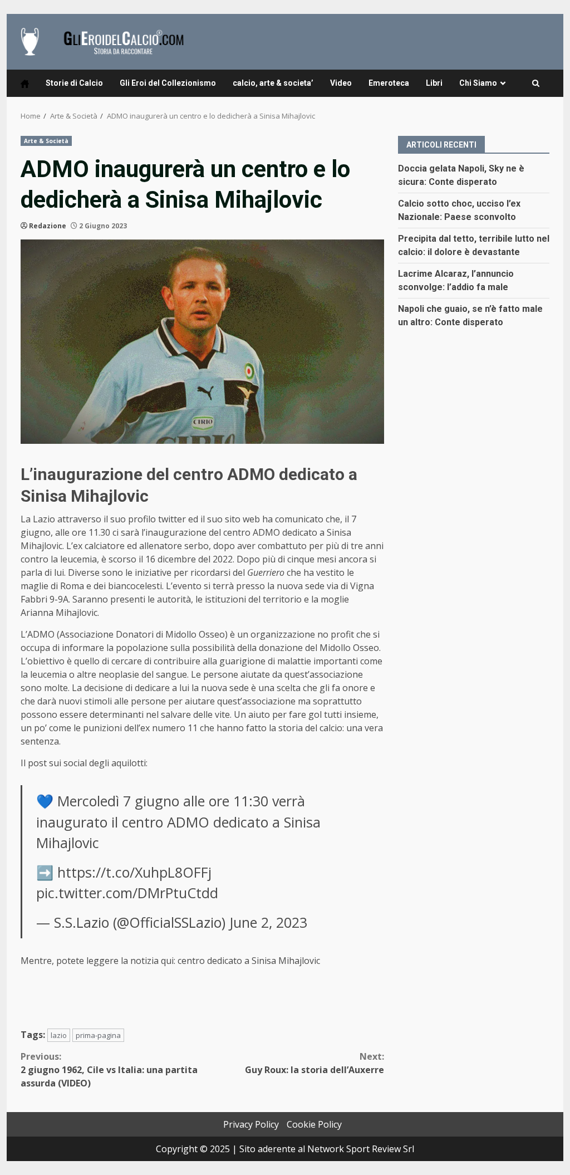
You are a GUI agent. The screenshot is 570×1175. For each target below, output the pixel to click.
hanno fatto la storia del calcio (279, 728)
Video (341, 83)
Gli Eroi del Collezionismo (168, 83)
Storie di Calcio (74, 83)
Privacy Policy (251, 1124)
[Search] (535, 83)
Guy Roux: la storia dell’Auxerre (314, 1063)
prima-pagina (98, 1035)
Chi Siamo (478, 83)
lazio (59, 1035)
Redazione (47, 226)
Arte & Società (46, 141)
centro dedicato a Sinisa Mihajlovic (249, 960)
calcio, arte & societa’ (273, 83)
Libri (434, 83)
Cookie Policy (314, 1124)
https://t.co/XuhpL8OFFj (134, 872)
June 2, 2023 (268, 922)
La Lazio (38, 519)
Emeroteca (388, 83)
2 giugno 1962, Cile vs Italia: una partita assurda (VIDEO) (109, 1069)
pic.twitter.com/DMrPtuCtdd (127, 892)
